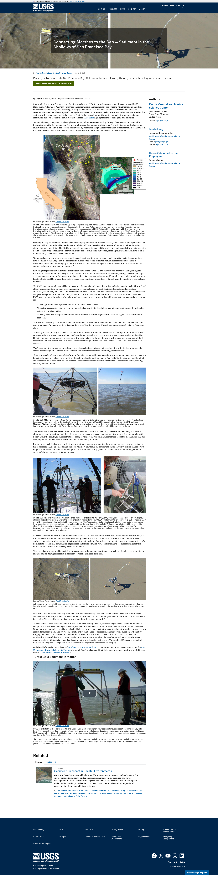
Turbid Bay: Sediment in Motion (55, 653)
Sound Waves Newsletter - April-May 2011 (53, 83)
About (142, 9)
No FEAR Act (38, 837)
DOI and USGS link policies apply (170, 831)
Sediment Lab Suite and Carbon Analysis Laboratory (100, 793)
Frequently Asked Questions (172, 5)
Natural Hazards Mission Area (70, 790)
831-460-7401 (162, 121)
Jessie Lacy (156, 129)
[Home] (43, 11)
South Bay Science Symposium (82, 647)
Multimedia (51, 762)
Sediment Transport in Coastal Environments (83, 771)
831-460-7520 (162, 144)
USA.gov (62, 837)
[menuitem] (102, 8)
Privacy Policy (117, 830)
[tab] (38, 761)
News (122, 9)
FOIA (61, 830)
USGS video (89, 118)
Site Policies (90, 830)
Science (101, 9)
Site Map (140, 830)
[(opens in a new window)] (154, 855)
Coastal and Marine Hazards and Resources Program (106, 790)
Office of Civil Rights (42, 844)
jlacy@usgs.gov (162, 142)
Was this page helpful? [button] (197, 873)
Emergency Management (168, 838)
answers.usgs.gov (177, 866)
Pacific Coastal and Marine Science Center (54, 73)
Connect (132, 9)
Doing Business (143, 837)
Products (113, 9)
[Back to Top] (209, 866)
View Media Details (62, 222)
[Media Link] (89, 178)
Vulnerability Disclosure (95, 837)
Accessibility (38, 830)
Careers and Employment (116, 838)
